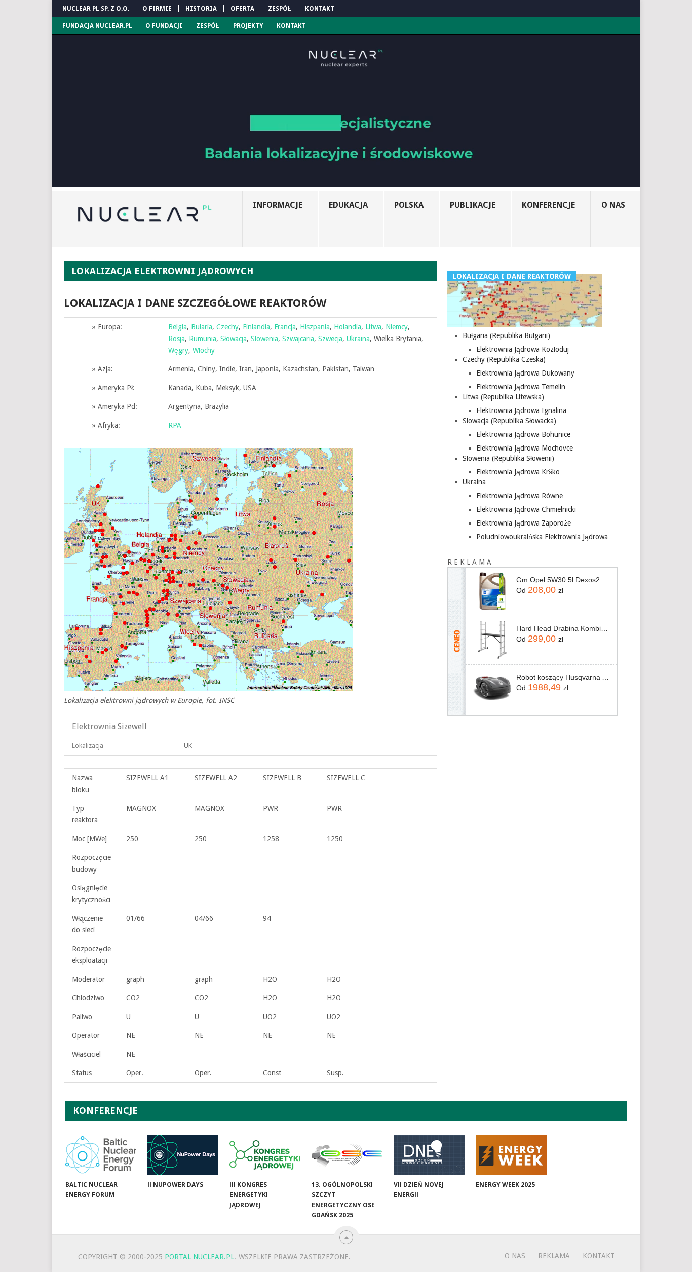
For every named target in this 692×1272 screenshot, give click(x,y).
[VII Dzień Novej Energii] (429, 1155)
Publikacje (472, 205)
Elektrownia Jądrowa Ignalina (521, 410)
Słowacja (233, 338)
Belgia (177, 327)
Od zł (539, 590)
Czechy (227, 327)
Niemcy (397, 327)
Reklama (554, 1256)
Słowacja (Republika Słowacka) (509, 421)
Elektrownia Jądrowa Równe (519, 496)
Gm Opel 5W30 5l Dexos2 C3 (562, 579)
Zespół (279, 8)
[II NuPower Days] (182, 1155)
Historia (201, 8)
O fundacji (163, 25)
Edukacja (348, 205)
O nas (613, 205)
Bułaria (201, 327)
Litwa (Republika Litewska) (503, 397)
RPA (174, 425)
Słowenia (264, 338)
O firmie (157, 8)
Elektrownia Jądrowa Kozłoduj (522, 349)
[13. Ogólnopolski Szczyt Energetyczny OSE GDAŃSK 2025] (347, 1155)
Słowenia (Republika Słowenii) (508, 458)
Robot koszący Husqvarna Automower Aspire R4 (562, 677)
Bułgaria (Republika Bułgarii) (506, 335)
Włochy (204, 350)
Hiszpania (315, 327)
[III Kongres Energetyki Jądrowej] (264, 1155)
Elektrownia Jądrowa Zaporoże (523, 523)
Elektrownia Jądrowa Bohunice (523, 434)
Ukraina (358, 338)
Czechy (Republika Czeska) (504, 359)
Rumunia (202, 338)
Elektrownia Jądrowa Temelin (520, 387)
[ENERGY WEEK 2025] (511, 1155)
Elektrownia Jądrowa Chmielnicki (526, 509)
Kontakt (319, 8)
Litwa (373, 327)
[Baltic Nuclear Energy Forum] (100, 1155)
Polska (409, 205)
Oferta (242, 8)
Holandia (347, 327)
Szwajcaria (298, 338)
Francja (285, 327)
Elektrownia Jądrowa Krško (518, 472)
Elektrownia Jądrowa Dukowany (525, 373)
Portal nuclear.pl (199, 1257)
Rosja (176, 338)
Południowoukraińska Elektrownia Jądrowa (542, 537)
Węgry (178, 350)
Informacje (277, 205)
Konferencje (548, 205)
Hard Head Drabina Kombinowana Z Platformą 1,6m (562, 628)
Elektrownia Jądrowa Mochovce (524, 448)
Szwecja (330, 338)
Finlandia (256, 327)
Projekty (248, 25)
